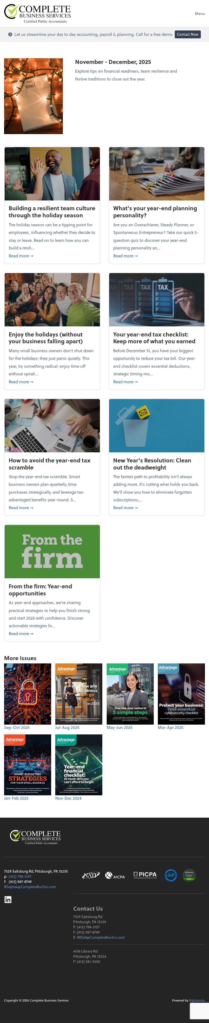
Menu (200, 13)
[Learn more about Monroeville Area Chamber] (170, 875)
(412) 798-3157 (20, 876)
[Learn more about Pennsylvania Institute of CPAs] (144, 875)
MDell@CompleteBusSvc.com (101, 937)
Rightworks (197, 1000)
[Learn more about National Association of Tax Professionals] (91, 875)
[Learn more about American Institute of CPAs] (115, 875)
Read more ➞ (52, 255)
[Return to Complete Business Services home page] (35, 837)
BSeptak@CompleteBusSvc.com (30, 886)
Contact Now (187, 34)
